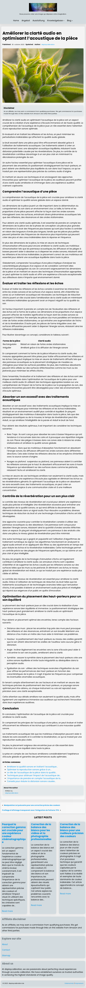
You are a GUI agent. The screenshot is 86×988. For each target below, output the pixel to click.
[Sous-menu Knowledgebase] (63, 20)
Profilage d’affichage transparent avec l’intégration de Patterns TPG (30, 810)
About (5, 944)
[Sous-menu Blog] (72, 20)
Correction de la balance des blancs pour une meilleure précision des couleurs (72, 830)
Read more (7, 911)
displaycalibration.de (16, 983)
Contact (6, 950)
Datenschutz (69, 983)
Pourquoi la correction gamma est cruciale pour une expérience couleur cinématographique (14, 833)
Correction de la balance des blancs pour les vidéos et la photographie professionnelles (41, 832)
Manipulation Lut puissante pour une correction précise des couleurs (32, 805)
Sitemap (6, 955)
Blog (69, 20)
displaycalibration (48, 44)
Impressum (79, 983)
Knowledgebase (55, 20)
